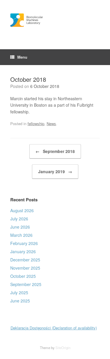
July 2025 (19, 292)
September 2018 (55, 151)
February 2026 (24, 243)
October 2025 (23, 276)
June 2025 (20, 301)
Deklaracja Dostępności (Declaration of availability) (54, 328)
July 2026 (19, 219)
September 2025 (25, 284)
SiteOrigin (62, 347)
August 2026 (22, 210)
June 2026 (20, 227)
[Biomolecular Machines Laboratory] (55, 20)
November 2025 (25, 268)
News (51, 123)
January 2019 (55, 171)
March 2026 (21, 235)
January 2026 (23, 251)
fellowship (36, 123)
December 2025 (25, 260)
